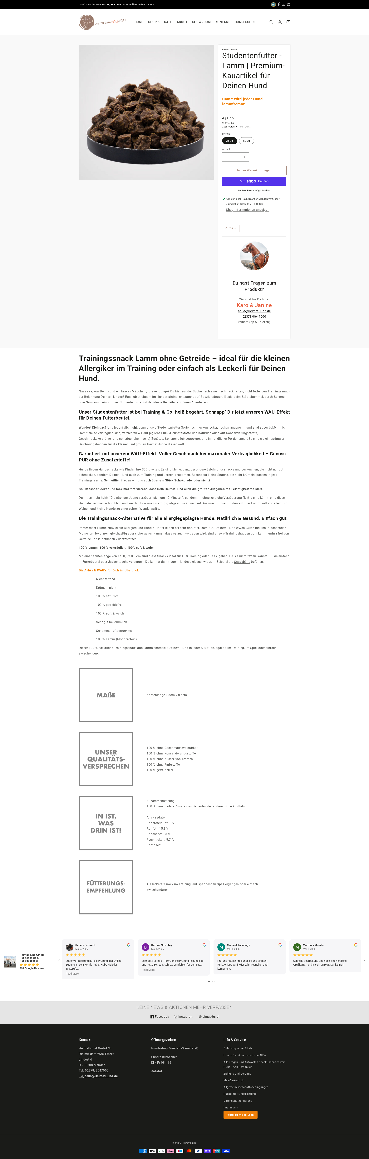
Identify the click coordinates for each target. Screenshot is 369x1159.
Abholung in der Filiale (238, 1048)
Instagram (183, 1018)
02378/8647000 (111, 4)
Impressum (231, 1107)
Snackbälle (242, 562)
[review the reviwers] (128, 945)
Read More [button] (72, 973)
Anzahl (226, 149)
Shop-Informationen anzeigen (247, 209)
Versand (233, 126)
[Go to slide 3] (214, 981)
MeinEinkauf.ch (234, 1080)
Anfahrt (156, 1071)
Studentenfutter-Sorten (174, 427)
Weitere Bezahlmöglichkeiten (254, 190)
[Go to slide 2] (212, 981)
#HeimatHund (208, 1016)
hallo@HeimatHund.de (254, 311)
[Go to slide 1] (209, 981)
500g (246, 140)
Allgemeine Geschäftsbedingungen (246, 1087)
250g (229, 140)
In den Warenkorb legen (254, 170)
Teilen (233, 228)
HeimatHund (189, 1143)
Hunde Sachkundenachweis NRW (245, 1055)
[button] (271, 22)
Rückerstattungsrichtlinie (240, 1093)
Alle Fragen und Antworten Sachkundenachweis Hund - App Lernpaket (254, 1064)
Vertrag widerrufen (240, 1114)
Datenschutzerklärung (238, 1100)
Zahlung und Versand (237, 1073)
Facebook (159, 1018)
